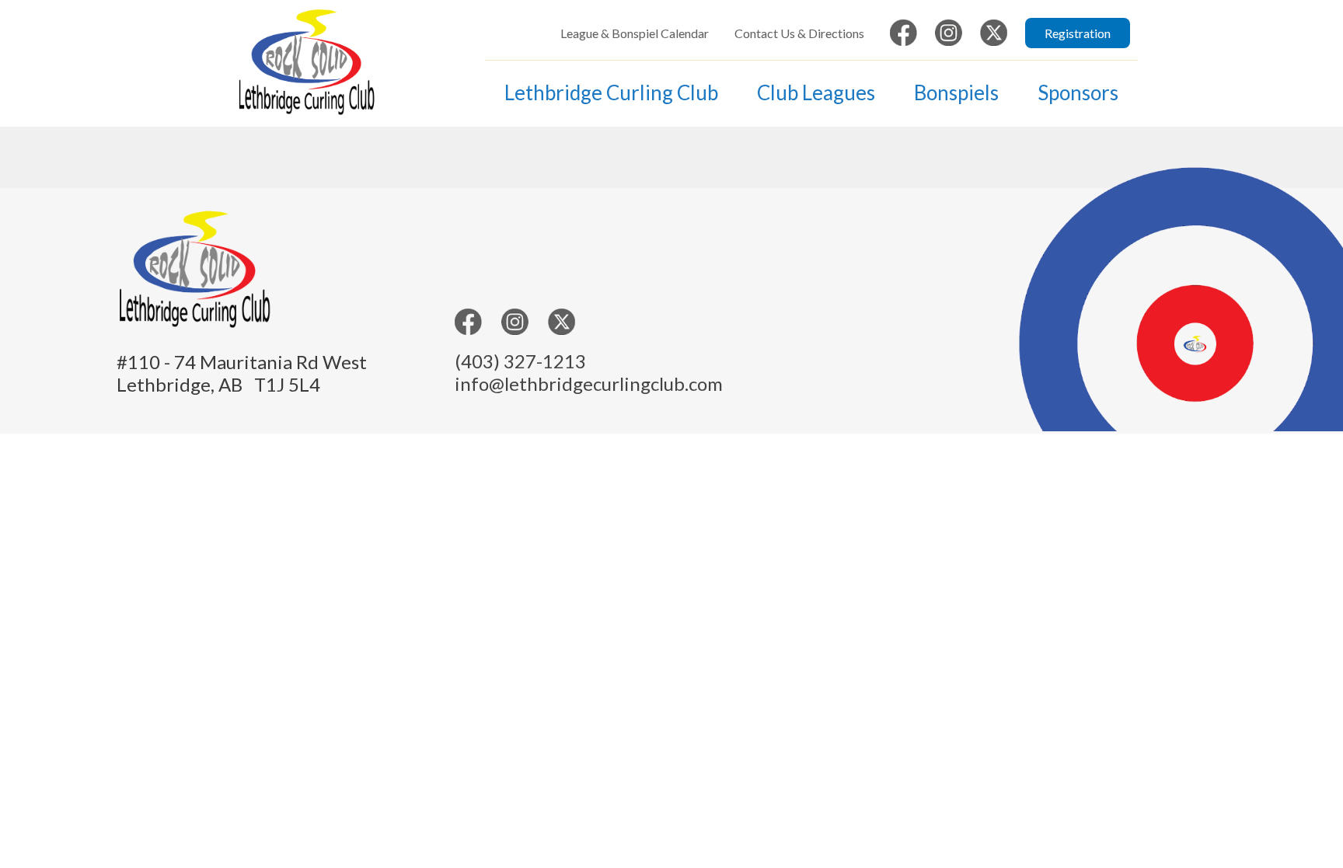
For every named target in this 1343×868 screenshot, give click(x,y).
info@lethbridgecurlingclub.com (589, 383)
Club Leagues (816, 92)
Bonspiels (956, 92)
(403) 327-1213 (520, 361)
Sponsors (1078, 92)
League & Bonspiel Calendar (634, 33)
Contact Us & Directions (799, 33)
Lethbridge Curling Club (611, 92)
